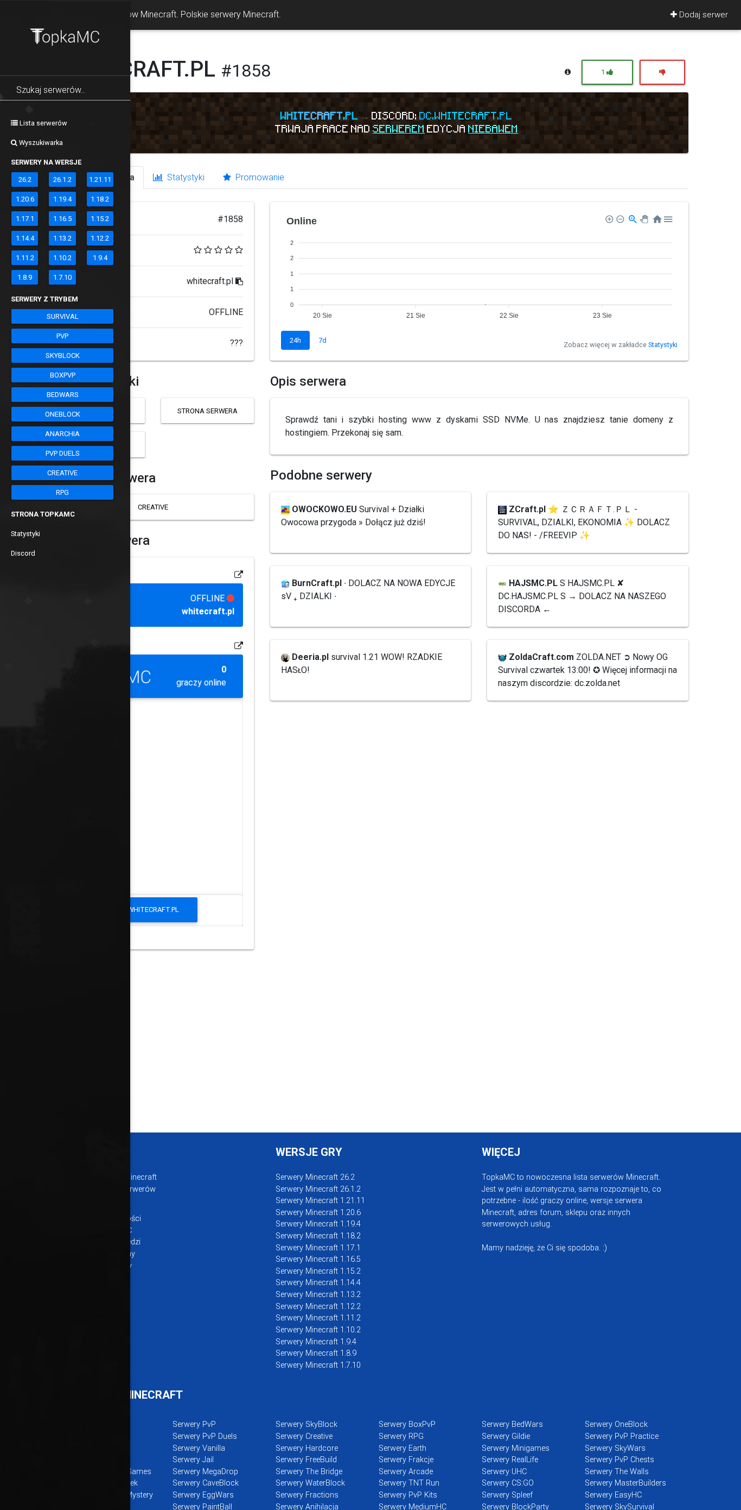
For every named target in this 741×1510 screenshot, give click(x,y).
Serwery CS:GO (508, 1483)
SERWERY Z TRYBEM (44, 299)
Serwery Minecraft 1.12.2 (318, 1306)
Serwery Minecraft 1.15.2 (318, 1271)
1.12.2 (100, 238)
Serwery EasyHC (613, 1495)
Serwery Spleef (507, 1495)
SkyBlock (63, 355)
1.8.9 (24, 277)
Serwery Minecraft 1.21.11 (320, 1200)
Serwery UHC (504, 1471)
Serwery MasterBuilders (625, 1483)
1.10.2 (62, 258)
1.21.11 (100, 179)
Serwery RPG (401, 1436)
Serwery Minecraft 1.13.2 (318, 1294)
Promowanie (258, 177)
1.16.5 (62, 219)
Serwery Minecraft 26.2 (315, 1177)
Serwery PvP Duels (205, 1436)
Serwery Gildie (506, 1436)
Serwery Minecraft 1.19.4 (318, 1224)
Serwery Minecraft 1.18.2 (318, 1236)
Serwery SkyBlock (306, 1424)
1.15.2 (100, 219)
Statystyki (25, 534)
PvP (62, 336)
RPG (62, 492)
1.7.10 (62, 277)
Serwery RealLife (510, 1459)
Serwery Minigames (516, 1448)
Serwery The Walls (617, 1471)
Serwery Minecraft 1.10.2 (318, 1330)
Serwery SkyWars (615, 1448)
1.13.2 (62, 238)
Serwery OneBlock (616, 1424)
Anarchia (62, 434)
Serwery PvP (194, 1424)
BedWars (63, 395)
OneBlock (62, 414)
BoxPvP (62, 375)
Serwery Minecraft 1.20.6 (318, 1212)
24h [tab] (295, 340)
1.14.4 (25, 238)
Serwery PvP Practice (622, 1436)
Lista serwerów (42, 123)
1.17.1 (25, 219)
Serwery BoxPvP (407, 1424)
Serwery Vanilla (199, 1448)
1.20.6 (25, 199)
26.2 (24, 179)
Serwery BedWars (512, 1424)
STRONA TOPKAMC (43, 514)
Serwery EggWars (203, 1495)
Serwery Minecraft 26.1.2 (318, 1189)
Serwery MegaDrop (205, 1471)
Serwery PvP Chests (619, 1459)
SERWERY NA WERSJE (46, 162)
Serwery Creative (304, 1436)
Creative (62, 473)
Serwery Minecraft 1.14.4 (318, 1282)
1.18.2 (100, 199)
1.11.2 (25, 258)
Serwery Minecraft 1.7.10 (318, 1365)
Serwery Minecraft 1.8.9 (316, 1353)
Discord (23, 553)
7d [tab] (322, 340)
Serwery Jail (193, 1459)
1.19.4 (62, 199)
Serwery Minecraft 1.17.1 (318, 1248)
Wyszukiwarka (40, 143)
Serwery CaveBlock (206, 1483)
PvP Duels (63, 453)
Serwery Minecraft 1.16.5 (318, 1259)
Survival (63, 316)
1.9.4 (100, 258)
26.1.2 (62, 179)
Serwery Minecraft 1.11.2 (318, 1318)
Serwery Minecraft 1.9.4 (316, 1342)
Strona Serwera (207, 411)
